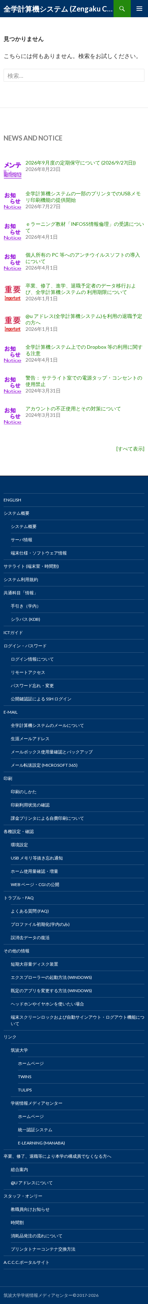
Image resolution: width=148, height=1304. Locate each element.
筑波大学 (19, 1050)
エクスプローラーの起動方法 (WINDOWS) (51, 977)
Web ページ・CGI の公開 (35, 884)
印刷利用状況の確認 (30, 805)
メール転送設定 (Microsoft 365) (44, 765)
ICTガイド (13, 632)
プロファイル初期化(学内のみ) (40, 924)
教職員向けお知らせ (30, 1209)
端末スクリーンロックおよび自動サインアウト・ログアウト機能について (77, 1020)
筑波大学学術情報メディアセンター (38, 1295)
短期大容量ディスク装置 (34, 964)
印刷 (8, 778)
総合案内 (19, 1169)
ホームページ (31, 1063)
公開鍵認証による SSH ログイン (41, 698)
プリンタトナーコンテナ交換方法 (43, 1249)
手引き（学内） (26, 606)
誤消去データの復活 (30, 937)
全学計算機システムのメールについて (47, 725)
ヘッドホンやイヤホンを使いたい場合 (47, 1003)
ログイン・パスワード (25, 645)
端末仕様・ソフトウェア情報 (39, 553)
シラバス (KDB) (25, 619)
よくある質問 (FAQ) (30, 911)
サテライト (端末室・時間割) (31, 566)
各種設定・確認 (19, 831)
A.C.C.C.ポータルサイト (27, 1262)
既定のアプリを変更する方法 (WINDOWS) (51, 990)
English (12, 500)
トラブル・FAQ (19, 897)
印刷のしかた (24, 791)
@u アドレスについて (32, 1182)
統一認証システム (35, 1129)
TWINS (24, 1076)
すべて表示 (130, 449)
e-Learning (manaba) (41, 1143)
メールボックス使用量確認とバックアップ (52, 752)
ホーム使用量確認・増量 (34, 871)
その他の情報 (16, 950)
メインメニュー (139, 8)
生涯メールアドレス (30, 738)
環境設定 (19, 844)
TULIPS (25, 1090)
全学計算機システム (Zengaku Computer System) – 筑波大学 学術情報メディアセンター (59, 8)
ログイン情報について (32, 659)
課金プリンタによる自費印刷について (47, 818)
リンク (10, 1036)
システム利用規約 (21, 579)
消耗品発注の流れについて (37, 1235)
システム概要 (16, 513)
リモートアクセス (28, 672)
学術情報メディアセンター (37, 1103)
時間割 (17, 1222)
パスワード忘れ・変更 (32, 685)
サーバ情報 (21, 539)
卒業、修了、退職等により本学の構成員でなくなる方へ (57, 1156)
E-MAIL (11, 712)
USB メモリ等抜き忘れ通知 (37, 858)
